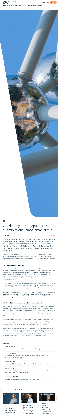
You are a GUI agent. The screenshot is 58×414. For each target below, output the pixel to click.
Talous (6, 346)
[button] (51, 2)
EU (3, 221)
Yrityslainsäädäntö (48, 394)
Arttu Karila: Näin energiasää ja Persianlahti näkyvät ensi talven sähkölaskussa (29, 364)
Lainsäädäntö (8, 376)
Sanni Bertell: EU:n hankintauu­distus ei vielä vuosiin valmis (23, 379)
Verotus (7, 368)
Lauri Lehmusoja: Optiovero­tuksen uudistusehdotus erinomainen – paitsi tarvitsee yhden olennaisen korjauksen (27, 371)
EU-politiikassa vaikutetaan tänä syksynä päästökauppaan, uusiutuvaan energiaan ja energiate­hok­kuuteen (26, 356)
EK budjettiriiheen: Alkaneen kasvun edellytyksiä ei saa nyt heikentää (26, 349)
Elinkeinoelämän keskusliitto (9, 2)
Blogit (8, 5)
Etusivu (4, 5)
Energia (7, 353)
